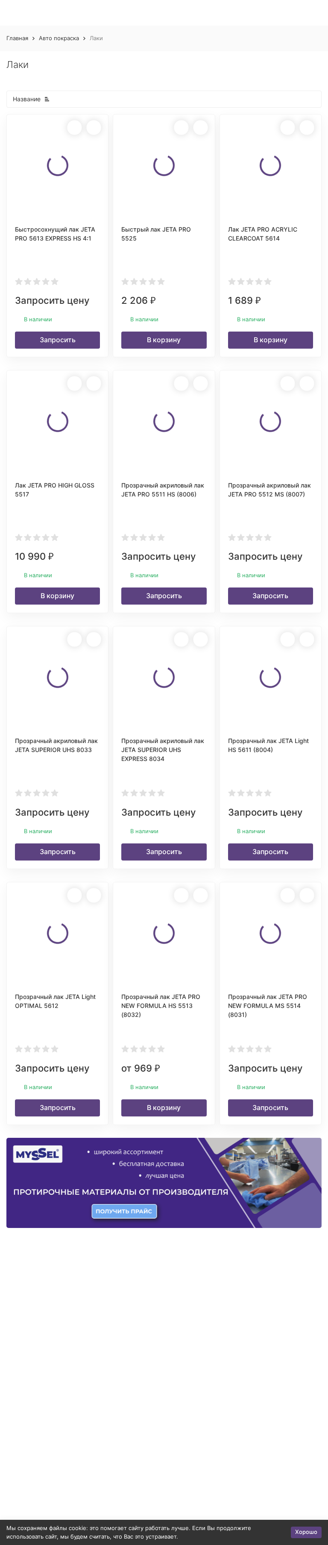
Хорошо (306, 1531)
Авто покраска (59, 38)
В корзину (164, 339)
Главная (17, 38)
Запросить (58, 339)
